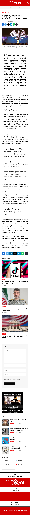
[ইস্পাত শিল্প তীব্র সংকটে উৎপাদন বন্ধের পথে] (5, 422)
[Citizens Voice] (15, 3)
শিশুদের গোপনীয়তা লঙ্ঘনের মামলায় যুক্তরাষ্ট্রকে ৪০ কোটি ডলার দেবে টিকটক (15, 282)
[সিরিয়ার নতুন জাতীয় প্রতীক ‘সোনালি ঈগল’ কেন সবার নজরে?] (15, 36)
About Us (6, 495)
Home (3, 7)
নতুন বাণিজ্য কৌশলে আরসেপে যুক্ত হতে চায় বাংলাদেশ (19, 438)
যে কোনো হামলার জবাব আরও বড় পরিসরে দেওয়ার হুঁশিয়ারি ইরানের (14, 310)
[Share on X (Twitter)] (5, 24)
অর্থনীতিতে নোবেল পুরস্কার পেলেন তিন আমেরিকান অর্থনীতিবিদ (18, 448)
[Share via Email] (8, 24)
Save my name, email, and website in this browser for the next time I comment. (15, 378)
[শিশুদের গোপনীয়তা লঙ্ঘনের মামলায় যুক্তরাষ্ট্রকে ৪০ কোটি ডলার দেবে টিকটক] (15, 269)
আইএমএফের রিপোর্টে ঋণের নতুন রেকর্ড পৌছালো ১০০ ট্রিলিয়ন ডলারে (19, 429)
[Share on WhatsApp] (14, 24)
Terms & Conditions (21, 495)
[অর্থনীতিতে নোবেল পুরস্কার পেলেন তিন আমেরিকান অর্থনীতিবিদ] (5, 450)
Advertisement (19, 498)
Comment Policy (11, 498)
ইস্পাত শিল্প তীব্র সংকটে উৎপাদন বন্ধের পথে (18, 420)
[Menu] (2, 2)
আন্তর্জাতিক (5, 12)
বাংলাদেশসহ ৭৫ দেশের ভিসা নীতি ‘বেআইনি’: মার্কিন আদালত (15, 337)
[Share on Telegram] (11, 24)
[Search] (28, 2)
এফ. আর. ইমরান (5, 21)
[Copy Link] (16, 24)
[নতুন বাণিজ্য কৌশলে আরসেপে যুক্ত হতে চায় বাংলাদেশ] (5, 440)
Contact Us (12, 495)
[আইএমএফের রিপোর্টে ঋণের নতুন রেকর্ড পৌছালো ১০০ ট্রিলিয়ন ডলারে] (5, 431)
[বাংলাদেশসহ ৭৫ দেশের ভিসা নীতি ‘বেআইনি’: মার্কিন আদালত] (15, 323)
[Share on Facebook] (3, 24)
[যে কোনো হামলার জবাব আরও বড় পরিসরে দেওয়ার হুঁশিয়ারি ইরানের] (15, 296)
